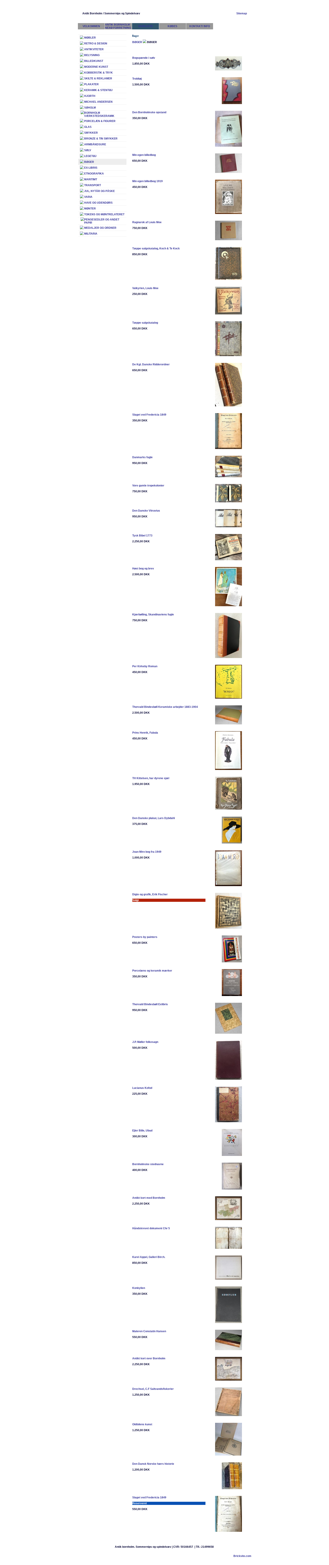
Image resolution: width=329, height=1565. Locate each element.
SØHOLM (90, 107)
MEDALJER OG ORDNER (100, 227)
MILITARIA (90, 233)
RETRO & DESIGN (95, 43)
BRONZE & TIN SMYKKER (101, 138)
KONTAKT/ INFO (199, 26)
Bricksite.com (242, 1556)
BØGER (137, 42)
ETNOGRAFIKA (94, 173)
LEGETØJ (90, 156)
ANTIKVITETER (94, 49)
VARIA (88, 196)
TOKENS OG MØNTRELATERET (104, 214)
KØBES (172, 26)
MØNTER (90, 208)
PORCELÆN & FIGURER (99, 121)
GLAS (88, 127)
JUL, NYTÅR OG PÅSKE (99, 191)
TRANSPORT (92, 185)
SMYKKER (91, 132)
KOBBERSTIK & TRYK (98, 72)
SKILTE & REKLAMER (98, 78)
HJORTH (89, 96)
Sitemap (241, 13)
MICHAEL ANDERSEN (98, 101)
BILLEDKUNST (93, 61)
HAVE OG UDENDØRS (98, 202)
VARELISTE (145, 26)
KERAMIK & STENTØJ (98, 90)
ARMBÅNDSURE (95, 144)
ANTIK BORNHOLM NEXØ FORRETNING (118, 26)
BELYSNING (92, 55)
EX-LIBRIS (90, 167)
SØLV (87, 150)
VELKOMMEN (91, 26)
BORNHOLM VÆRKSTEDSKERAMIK (99, 114)
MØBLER (90, 37)
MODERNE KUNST (96, 66)
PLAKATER (91, 84)
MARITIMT (90, 179)
